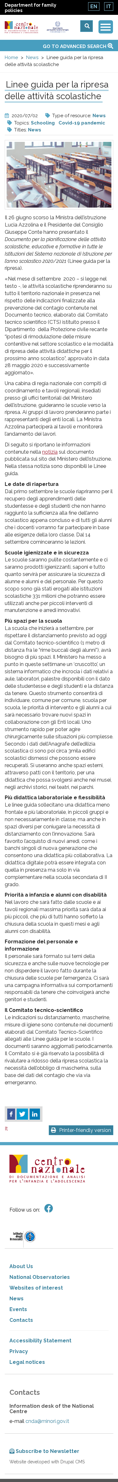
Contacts (21, 1320)
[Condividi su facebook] (11, 1114)
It (108, 6)
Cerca (86, 26)
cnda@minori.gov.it (47, 1421)
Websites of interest (36, 1288)
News (32, 57)
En (93, 6)
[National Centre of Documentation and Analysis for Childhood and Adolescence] (21, 27)
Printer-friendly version (85, 1130)
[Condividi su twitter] (22, 1114)
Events (18, 1309)
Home (11, 57)
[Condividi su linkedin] (35, 1114)
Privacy (18, 1351)
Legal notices (27, 1362)
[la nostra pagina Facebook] (48, 1208)
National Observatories (39, 1277)
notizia (50, 452)
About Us (21, 1266)
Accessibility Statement (40, 1341)
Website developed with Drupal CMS (47, 1461)
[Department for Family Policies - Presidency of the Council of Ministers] (57, 27)
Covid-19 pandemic (82, 123)
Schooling (43, 123)
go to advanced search (75, 46)
